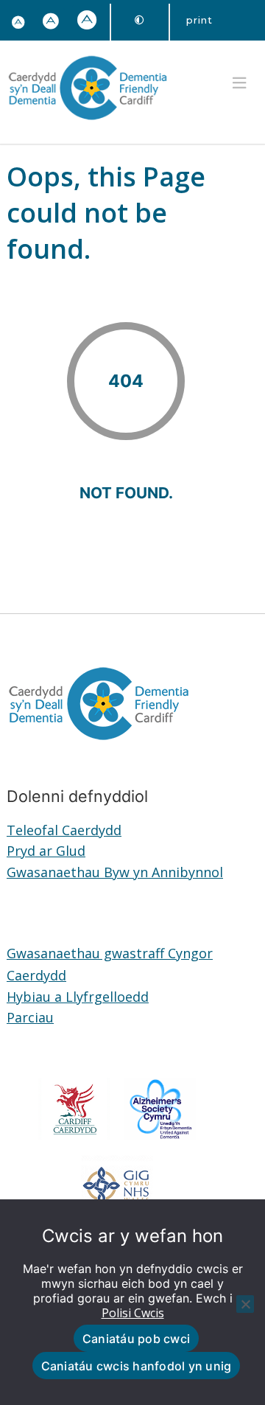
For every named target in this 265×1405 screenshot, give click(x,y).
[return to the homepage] (88, 122)
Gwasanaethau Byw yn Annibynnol (115, 872)
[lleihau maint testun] (18, 23)
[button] (51, 22)
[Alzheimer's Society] (160, 1134)
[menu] (239, 83)
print (199, 20)
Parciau (30, 1017)
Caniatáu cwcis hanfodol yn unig (136, 1366)
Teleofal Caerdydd (64, 830)
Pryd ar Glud (46, 850)
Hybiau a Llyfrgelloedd (78, 996)
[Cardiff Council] (74, 1134)
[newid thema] (140, 20)
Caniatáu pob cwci (136, 1338)
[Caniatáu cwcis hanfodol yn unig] (245, 1304)
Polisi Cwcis (133, 1313)
